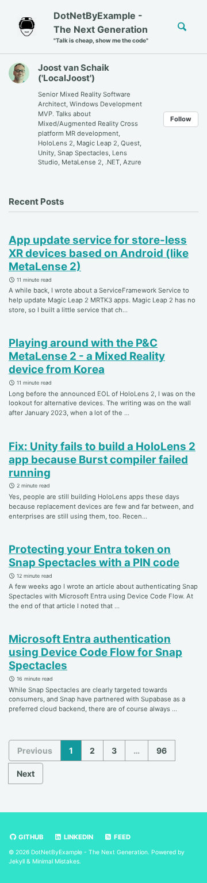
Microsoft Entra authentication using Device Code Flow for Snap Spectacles (95, 652)
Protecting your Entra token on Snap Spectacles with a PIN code (94, 556)
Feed (121, 837)
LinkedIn (77, 837)
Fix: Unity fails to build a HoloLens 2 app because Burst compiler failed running (102, 459)
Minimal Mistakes (55, 861)
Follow (180, 119)
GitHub (30, 837)
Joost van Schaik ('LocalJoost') (73, 72)
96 (161, 750)
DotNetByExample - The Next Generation (100, 27)
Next (25, 773)
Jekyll (17, 861)
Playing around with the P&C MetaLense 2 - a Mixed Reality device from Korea (87, 356)
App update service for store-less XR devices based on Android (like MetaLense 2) (99, 253)
